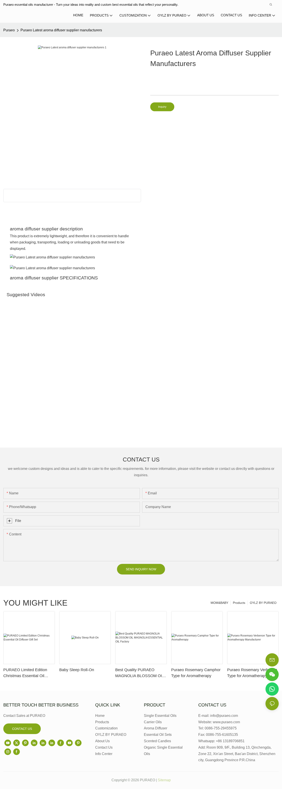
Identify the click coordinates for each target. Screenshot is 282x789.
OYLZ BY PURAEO (263, 602)
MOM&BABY (219, 602)
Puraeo (9, 30)
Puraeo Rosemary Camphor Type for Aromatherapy (196, 673)
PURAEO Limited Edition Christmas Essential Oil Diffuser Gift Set (25, 673)
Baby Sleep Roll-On (76, 670)
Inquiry (162, 106)
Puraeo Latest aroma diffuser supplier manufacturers (61, 30)
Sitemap (164, 780)
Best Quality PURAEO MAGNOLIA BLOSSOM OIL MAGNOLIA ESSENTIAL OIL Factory (140, 673)
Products (239, 602)
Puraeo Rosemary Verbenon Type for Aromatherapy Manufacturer (252, 673)
